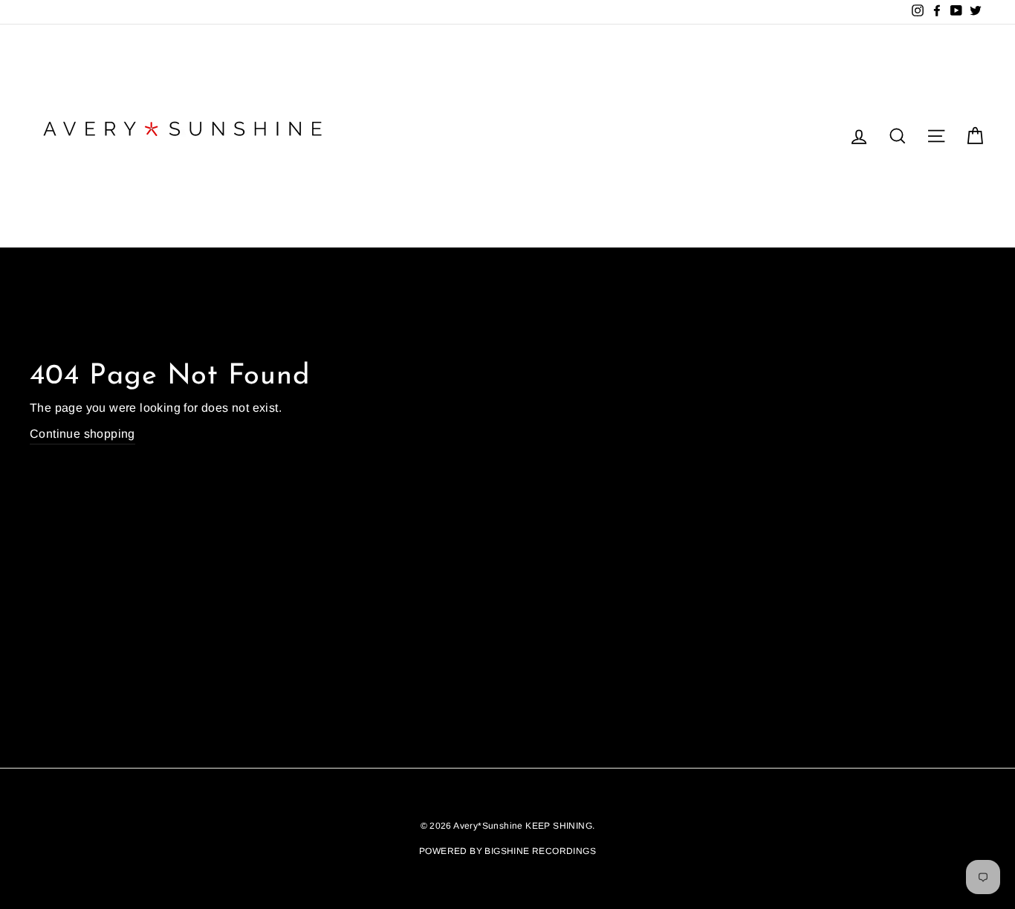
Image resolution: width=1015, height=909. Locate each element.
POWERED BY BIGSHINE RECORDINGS (507, 851)
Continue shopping (82, 433)
